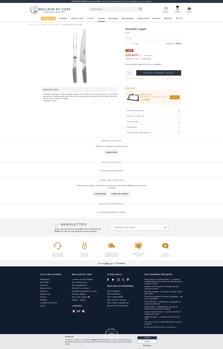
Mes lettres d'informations (117, 306)
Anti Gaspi (44, 282)
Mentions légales (79, 294)
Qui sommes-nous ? (80, 282)
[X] (124, 280)
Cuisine (37, 24)
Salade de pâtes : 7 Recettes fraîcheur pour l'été (162, 318)
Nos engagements (79, 285)
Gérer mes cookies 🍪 (81, 297)
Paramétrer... (147, 345)
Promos (43, 297)
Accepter (147, 338)
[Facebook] (109, 280)
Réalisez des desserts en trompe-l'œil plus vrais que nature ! (161, 287)
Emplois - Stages (79, 300)
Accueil (30, 24)
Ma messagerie (113, 291)
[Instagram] (119, 280)
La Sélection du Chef (48, 303)
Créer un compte (119, 194)
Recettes (179, 18)
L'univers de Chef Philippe (82, 279)
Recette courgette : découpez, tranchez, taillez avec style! (163, 293)
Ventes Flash (45, 294)
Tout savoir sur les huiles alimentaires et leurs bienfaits (163, 323)
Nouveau (43, 291)
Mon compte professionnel (118, 303)
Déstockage (45, 279)
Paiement (76, 288)
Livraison (86, 288)
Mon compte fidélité (115, 297)
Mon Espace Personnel (120, 286)
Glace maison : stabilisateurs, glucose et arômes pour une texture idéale (160, 308)
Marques (43, 300)
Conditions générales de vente (84, 291)
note (136, 43)
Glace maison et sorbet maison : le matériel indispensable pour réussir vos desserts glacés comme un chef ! (163, 281)
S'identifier (111, 152)
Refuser (147, 341)
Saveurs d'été (45, 288)
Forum (43, 306)
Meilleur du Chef (82, 274)
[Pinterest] (129, 280)
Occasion (44, 285)
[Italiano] (83, 311)
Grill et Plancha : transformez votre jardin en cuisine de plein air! (162, 303)
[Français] (74, 311)
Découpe (44, 24)
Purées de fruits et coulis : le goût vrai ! (160, 327)
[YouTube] (114, 280)
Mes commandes (114, 294)
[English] (78, 311)
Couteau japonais (54, 24)
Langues (77, 306)
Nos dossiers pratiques (158, 274)
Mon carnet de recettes (116, 300)
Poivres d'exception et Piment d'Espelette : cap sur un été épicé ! (163, 298)
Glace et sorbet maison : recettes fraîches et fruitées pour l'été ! (162, 313)
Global (129, 38)
